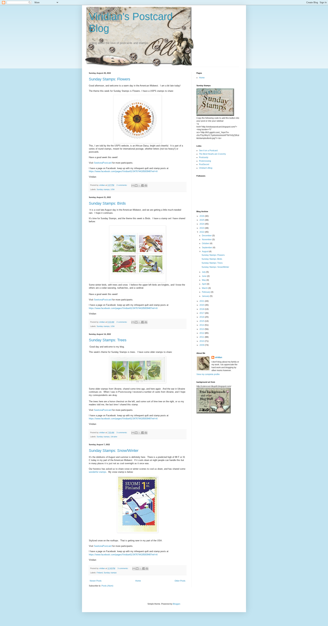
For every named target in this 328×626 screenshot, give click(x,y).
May (204, 280)
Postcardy (203, 157)
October (206, 243)
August (205, 251)
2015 (202, 321)
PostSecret (204, 164)
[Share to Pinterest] (146, 185)
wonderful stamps (97, 472)
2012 (202, 333)
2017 (202, 313)
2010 (202, 341)
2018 (202, 309)
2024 (202, 224)
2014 (202, 325)
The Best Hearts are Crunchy (212, 154)
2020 (202, 305)
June (204, 276)
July (204, 272)
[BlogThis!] (136, 185)
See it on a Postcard (208, 150)
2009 (202, 345)
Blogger (176, 604)
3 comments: (122, 432)
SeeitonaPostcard (103, 163)
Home (138, 581)
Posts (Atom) (107, 586)
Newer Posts (95, 581)
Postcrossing (205, 161)
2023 (202, 228)
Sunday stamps (103, 189)
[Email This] (133, 185)
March (205, 288)
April (204, 284)
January (206, 296)
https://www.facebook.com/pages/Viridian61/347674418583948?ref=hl (123, 171)
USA (112, 189)
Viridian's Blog (205, 168)
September (207, 247)
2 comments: (122, 185)
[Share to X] (139, 185)
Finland (100, 573)
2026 (202, 216)
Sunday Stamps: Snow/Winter (113, 450)
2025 (202, 220)
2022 (202, 232)
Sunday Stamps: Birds (107, 203)
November (207, 239)
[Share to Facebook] (142, 185)
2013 (202, 329)
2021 (202, 301)
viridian (218, 357)
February (206, 292)
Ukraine (114, 437)
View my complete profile (208, 374)
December (207, 235)
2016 (202, 317)
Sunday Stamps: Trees (107, 340)
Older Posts (180, 581)
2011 (202, 337)
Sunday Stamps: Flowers (109, 79)
